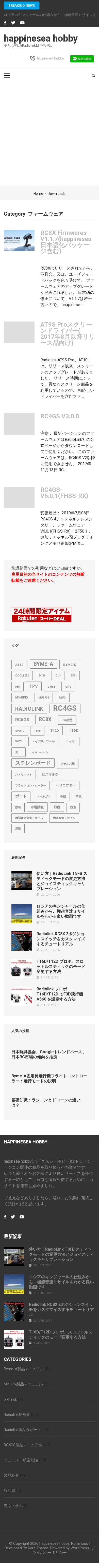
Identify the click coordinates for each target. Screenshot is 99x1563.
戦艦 (57, 807)
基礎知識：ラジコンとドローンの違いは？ (45, 1102)
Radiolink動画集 (17, 1414)
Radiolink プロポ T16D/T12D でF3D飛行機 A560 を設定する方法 (60, 994)
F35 (17, 686)
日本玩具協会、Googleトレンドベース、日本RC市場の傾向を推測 (48, 1054)
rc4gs (65, 708)
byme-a (43, 664)
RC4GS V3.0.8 (59, 416)
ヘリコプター (66, 785)
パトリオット (23, 774)
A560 (19, 665)
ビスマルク (50, 774)
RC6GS (22, 719)
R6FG (62, 697)
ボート (21, 796)
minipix (21, 697)
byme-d (69, 665)
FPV (34, 686)
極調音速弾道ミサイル (29, 818)
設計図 (9, 1490)
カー (18, 752)
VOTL (18, 741)
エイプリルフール (43, 741)
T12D (55, 730)
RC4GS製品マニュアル (23, 1445)
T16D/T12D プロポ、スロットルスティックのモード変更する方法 (61, 966)
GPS (68, 686)
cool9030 (22, 675)
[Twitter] (13, 23)
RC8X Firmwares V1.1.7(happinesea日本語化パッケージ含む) (65, 242)
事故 (78, 796)
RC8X (45, 719)
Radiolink (29, 709)
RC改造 (67, 720)
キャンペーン (40, 752)
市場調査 (37, 807)
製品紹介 (11, 1475)
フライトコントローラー (30, 785)
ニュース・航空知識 (21, 1460)
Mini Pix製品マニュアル (23, 1384)
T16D (73, 730)
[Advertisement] (49, 134)
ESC (73, 675)
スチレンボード (33, 763)
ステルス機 (68, 763)
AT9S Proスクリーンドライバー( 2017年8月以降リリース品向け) (67, 334)
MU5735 (43, 697)
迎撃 (18, 828)
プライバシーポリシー (63, 1550)
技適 (73, 807)
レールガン (44, 796)
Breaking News (21, 5)
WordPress (80, 1548)
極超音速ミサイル (64, 818)
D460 (42, 675)
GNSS (51, 686)
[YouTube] (22, 23)
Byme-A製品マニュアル (24, 1369)
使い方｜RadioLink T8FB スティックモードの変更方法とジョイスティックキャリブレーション (62, 881)
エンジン (70, 741)
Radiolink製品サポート (22, 1429)
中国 (63, 796)
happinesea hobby (41, 38)
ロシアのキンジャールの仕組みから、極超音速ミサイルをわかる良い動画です (61, 911)
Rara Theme (38, 1548)
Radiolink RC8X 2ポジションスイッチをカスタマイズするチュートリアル (61, 938)
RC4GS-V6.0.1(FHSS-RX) (64, 493)
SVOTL (19, 730)
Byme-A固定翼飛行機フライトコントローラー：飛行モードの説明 (49, 1078)
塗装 (18, 807)
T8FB (37, 730)
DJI (58, 675)
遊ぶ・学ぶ (13, 1505)
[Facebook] (5, 23)
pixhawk (10, 1399)
